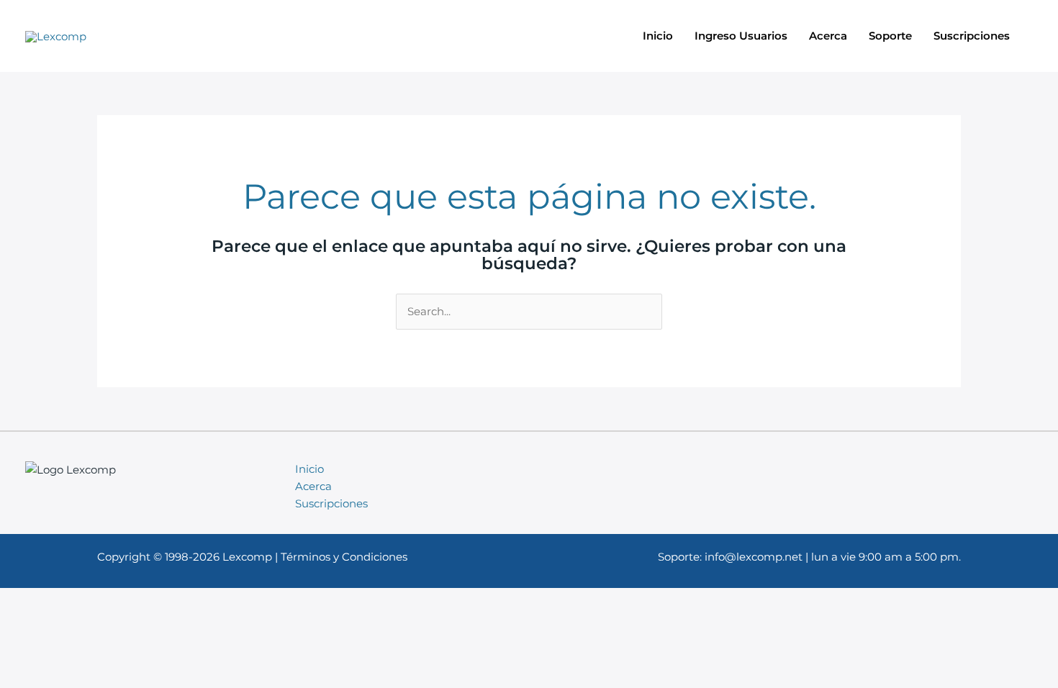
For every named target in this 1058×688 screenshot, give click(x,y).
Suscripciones (971, 35)
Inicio (658, 35)
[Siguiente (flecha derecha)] (1033, 294)
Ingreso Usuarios (741, 35)
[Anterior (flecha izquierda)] (25, 294)
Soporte (890, 35)
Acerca (828, 35)
